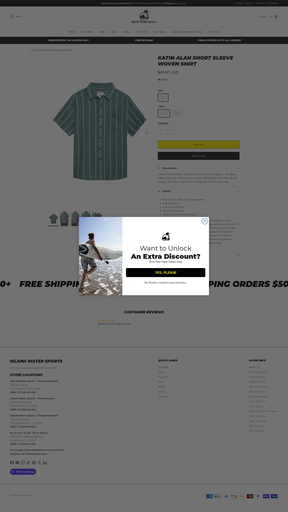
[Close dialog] (205, 221)
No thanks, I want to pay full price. (165, 282)
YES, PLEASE (165, 272)
